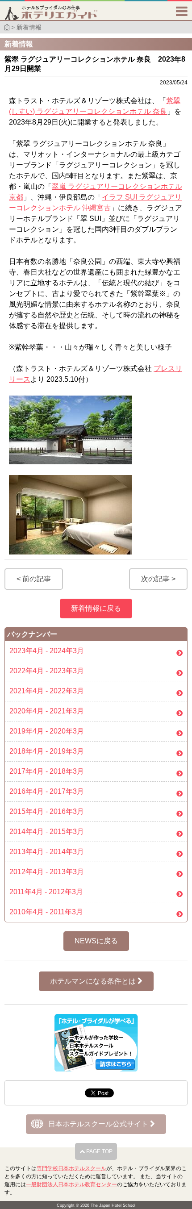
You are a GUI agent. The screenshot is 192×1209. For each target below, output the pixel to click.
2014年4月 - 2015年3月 (46, 831)
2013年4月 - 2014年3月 (46, 851)
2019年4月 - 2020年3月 (46, 731)
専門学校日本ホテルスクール (71, 1168)
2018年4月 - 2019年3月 (46, 751)
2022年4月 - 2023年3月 (46, 671)
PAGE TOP (99, 1151)
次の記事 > (158, 579)
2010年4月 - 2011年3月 (46, 912)
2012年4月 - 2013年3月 (46, 871)
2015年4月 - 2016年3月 (46, 811)
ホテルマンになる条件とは (94, 981)
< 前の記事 (34, 579)
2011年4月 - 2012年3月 (46, 892)
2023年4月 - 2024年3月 (46, 651)
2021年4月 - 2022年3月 (46, 691)
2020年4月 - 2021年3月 (46, 711)
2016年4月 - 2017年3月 (46, 791)
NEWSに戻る (96, 941)
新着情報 (29, 27)
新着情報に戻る (96, 608)
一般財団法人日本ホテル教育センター (71, 1184)
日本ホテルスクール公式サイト (99, 1124)
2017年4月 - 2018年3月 (46, 771)
